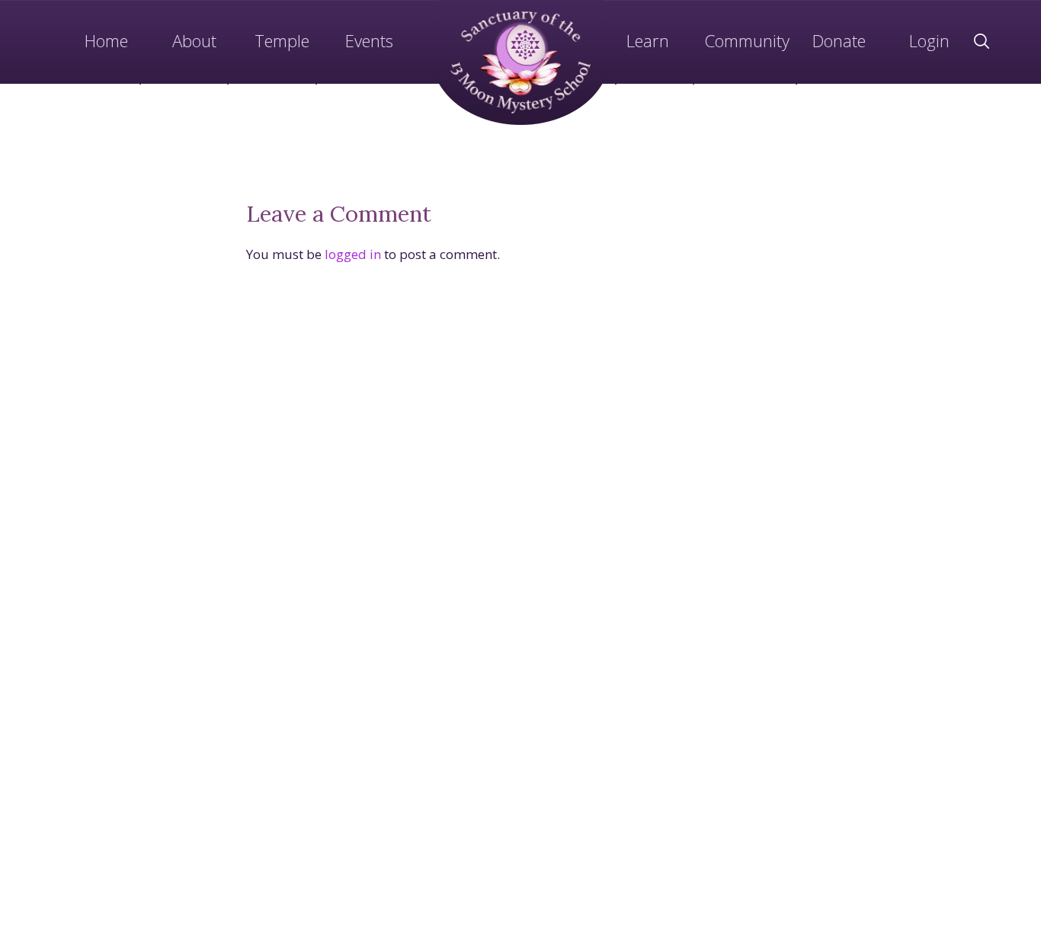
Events (369, 40)
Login (929, 40)
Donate (839, 40)
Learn (647, 40)
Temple (282, 40)
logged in (353, 254)
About (194, 40)
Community (747, 40)
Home (106, 40)
